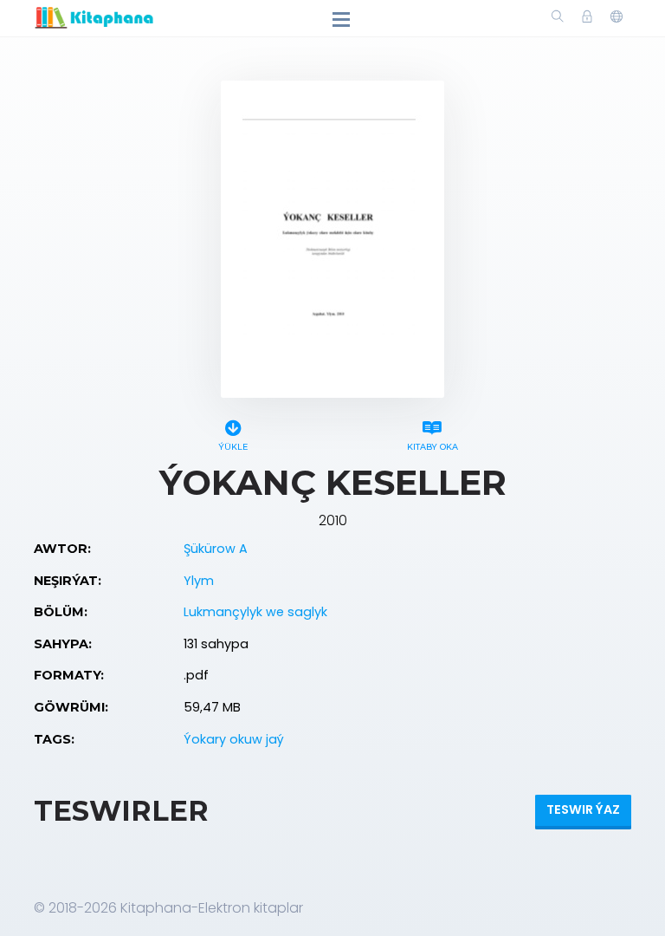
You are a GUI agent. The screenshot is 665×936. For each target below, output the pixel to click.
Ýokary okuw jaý (234, 739)
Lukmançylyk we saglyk (255, 612)
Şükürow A (216, 548)
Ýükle (233, 447)
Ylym (199, 580)
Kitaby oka (432, 447)
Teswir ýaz (583, 809)
